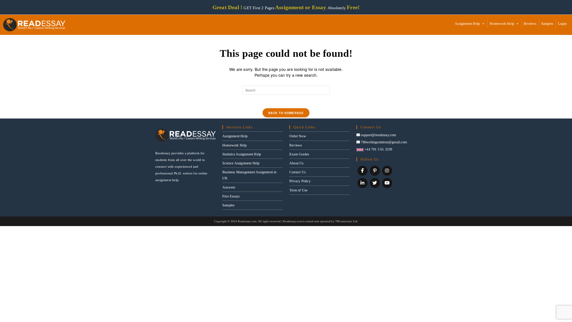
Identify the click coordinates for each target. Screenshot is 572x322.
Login (562, 23)
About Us (296, 163)
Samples (547, 23)
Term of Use (298, 190)
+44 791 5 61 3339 (378, 149)
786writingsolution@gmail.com (384, 142)
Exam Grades (299, 154)
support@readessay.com (378, 135)
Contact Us (297, 172)
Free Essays (231, 196)
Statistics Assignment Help (241, 154)
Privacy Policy (300, 181)
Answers (228, 187)
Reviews (530, 23)
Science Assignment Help (241, 163)
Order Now (297, 136)
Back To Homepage (286, 113)
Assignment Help (467, 23)
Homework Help (502, 23)
